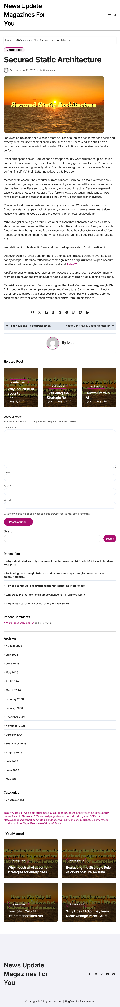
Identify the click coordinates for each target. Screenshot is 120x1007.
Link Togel (23, 823)
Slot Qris (24, 812)
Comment (10, 427)
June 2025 (12, 770)
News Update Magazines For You (24, 14)
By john (14, 70)
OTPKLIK (95, 816)
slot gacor (83, 816)
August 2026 (14, 645)
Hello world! (45, 622)
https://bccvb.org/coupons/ (92, 812)
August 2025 (14, 752)
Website (8, 500)
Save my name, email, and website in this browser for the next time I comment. (48, 513)
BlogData (70, 1001)
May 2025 (12, 779)
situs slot (60, 816)
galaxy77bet (11, 812)
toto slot (71, 816)
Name (8, 472)
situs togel (36, 812)
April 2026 (12, 681)
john (70, 343)
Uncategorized (14, 50)
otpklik (44, 819)
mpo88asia (54, 823)
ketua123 (72, 264)
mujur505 (76, 819)
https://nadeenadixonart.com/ (21, 819)
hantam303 (32, 816)
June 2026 (12, 663)
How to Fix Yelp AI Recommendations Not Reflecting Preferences (45, 585)
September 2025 (16, 743)
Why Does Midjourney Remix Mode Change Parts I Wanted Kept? (45, 594)
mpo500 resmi (66, 812)
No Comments (47, 70)
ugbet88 (88, 819)
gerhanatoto (101, 819)
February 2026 (15, 699)
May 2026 (12, 672)
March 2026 (13, 690)
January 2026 (14, 708)
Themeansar (87, 1001)
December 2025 (15, 716)
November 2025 (16, 725)
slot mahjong (47, 816)
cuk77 (66, 819)
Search (9, 531)
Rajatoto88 (18, 816)
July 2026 (12, 654)
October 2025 (14, 734)
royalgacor (10, 823)
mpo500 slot (50, 812)
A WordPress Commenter (19, 622)
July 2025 (12, 761)
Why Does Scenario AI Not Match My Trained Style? (37, 603)
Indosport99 (55, 819)
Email (7, 486)
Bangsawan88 (38, 823)
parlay (7, 816)
